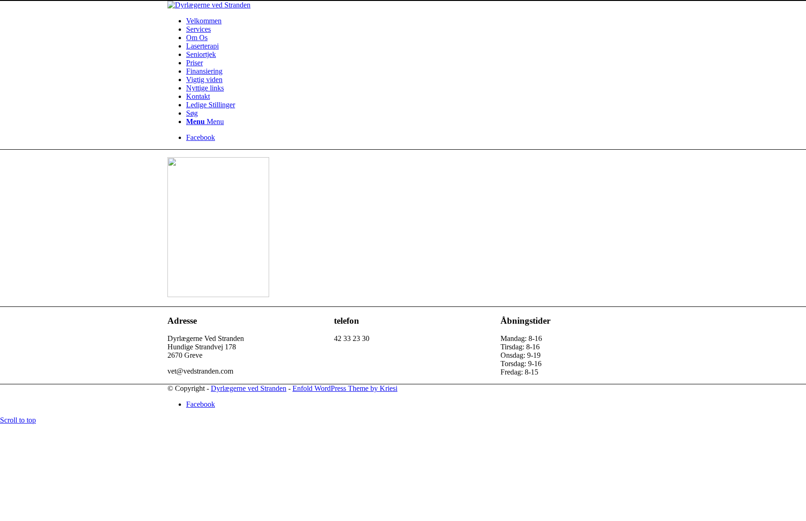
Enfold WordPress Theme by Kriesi (344, 388)
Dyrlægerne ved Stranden (248, 388)
